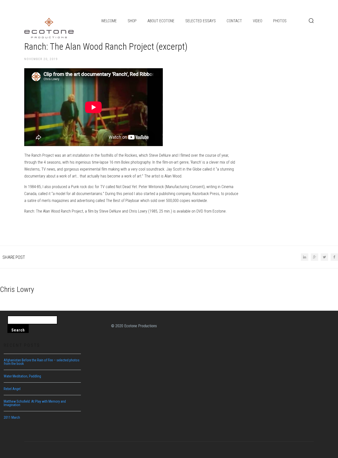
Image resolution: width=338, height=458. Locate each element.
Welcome (109, 21)
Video (257, 21)
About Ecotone (160, 21)
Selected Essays (200, 21)
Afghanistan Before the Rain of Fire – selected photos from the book (41, 362)
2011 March (12, 417)
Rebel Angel (12, 389)
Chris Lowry (17, 289)
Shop (132, 21)
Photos (280, 21)
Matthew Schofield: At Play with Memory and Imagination (35, 403)
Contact (234, 21)
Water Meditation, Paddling (22, 376)
